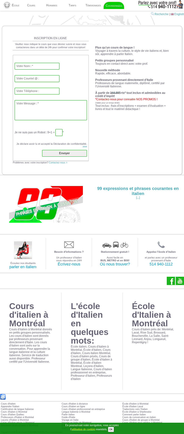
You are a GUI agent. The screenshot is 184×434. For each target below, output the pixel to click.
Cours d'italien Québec (12, 414)
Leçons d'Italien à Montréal (15, 420)
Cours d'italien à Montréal (14, 411)
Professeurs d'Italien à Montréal (17, 417)
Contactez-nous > (58, 162)
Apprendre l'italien (10, 406)
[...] (138, 192)
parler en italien (22, 267)
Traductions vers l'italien (135, 409)
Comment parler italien (134, 414)
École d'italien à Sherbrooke (136, 411)
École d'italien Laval (132, 406)
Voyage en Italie (70, 420)
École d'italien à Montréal (135, 403)
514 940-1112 (161, 264)
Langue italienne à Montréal (76, 411)
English (179, 14)
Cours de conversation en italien (139, 417)
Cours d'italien (8, 403)
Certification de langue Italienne (17, 409)
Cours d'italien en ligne (73, 406)
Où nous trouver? (115, 264)
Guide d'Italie (68, 417)
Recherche (161, 14)
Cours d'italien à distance (75, 403)
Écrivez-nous (69, 264)
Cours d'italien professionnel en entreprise (83, 409)
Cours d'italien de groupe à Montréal (141, 420)
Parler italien (68, 414)
